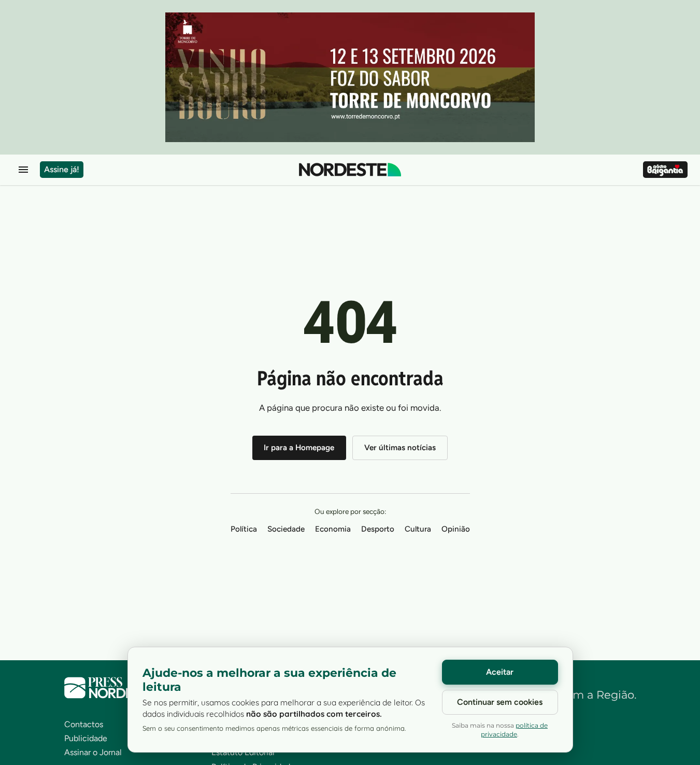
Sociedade (286, 529)
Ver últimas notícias (400, 447)
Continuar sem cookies (499, 702)
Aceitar (499, 672)
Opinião (455, 529)
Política (244, 529)
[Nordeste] (350, 169)
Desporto (377, 529)
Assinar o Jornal (93, 752)
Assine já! (61, 169)
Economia (333, 529)
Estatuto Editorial (243, 752)
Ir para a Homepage (299, 447)
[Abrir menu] (23, 169)
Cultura (418, 529)
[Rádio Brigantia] (665, 169)
